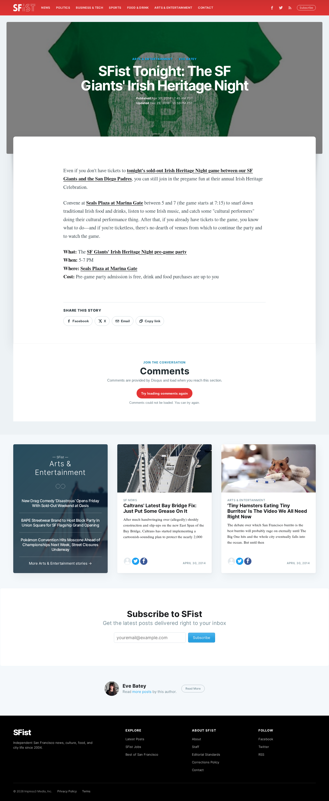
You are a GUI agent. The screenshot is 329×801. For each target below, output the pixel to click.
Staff (195, 747)
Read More (193, 688)
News (45, 7)
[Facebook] (272, 8)
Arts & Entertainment (173, 7)
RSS (261, 754)
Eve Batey (188, 59)
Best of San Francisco (141, 754)
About (196, 739)
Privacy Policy (67, 791)
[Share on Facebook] (144, 561)
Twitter (263, 747)
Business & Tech (89, 7)
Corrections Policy (205, 762)
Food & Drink (138, 7)
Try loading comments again (164, 393)
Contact (205, 7)
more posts (141, 691)
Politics (63, 7)
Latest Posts (134, 739)
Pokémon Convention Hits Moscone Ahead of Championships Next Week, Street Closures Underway (60, 544)
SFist (22, 732)
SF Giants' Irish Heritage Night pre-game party (137, 251)
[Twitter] (280, 7)
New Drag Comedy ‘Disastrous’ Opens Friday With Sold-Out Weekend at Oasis (60, 503)
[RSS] (291, 7)
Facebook (265, 739)
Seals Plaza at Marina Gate (114, 202)
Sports (115, 7)
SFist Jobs (133, 747)
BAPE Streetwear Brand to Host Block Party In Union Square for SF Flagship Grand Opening (60, 522)
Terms (86, 791)
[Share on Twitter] (136, 561)
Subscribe (306, 7)
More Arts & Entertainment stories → (60, 563)
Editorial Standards (206, 754)
